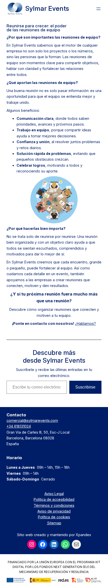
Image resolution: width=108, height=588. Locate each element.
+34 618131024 (19, 426)
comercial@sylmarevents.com (32, 420)
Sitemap (54, 523)
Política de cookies (54, 517)
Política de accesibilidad (54, 499)
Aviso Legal (54, 494)
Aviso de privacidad (54, 511)
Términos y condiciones (54, 505)
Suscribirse (85, 387)
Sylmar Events (47, 8)
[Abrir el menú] (98, 9)
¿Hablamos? (85, 323)
